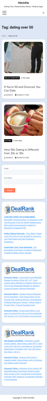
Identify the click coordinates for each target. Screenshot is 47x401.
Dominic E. (9, 95)
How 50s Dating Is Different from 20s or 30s (21, 151)
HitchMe (23, 3)
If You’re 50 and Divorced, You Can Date (22, 88)
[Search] (43, 13)
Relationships (12, 78)
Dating (8, 141)
